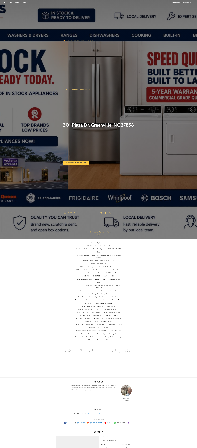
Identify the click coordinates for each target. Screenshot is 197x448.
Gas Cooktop (101, 334)
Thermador (78, 300)
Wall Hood (81, 334)
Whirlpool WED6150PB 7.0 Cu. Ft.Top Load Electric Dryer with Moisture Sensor (98, 256)
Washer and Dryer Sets (98, 264)
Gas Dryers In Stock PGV (111, 309)
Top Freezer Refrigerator (85, 309)
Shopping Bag (116, 352)
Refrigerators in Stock (82, 270)
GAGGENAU (85, 276)
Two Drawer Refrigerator (104, 340)
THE (104, 279)
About (10, 2)
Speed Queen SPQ (114, 279)
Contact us (25, 2)
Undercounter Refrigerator (104, 303)
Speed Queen (117, 270)
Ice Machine (88, 303)
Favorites (104, 352)
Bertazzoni (89, 300)
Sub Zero (98, 282)
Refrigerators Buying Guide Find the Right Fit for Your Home (98, 267)
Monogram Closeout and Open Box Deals (109, 300)
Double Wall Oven (115, 331)
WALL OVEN (107, 273)
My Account (81, 352)
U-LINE (106, 328)
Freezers (108, 315)
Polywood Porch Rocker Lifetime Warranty (107, 318)
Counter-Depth (95, 243)
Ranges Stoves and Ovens (112, 312)
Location (17, 2)
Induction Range (114, 297)
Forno (98, 309)
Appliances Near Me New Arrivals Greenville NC (91, 331)
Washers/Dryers (84, 315)
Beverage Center (114, 334)
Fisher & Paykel (93, 294)
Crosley (106, 276)
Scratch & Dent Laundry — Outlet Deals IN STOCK (98, 260)
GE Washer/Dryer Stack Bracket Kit (92, 306)
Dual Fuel (91, 334)
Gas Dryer (88, 321)
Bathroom (93, 337)
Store (4, 2)
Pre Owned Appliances (83, 318)
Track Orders (92, 352)
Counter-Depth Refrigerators (103, 321)
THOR (120, 324)
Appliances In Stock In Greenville (89, 273)
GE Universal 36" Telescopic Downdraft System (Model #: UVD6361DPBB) (98, 249)
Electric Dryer (111, 306)
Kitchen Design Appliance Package (111, 337)
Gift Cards (127, 352)
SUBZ (113, 276)
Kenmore (92, 328)
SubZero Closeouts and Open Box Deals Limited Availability (98, 291)
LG (99, 328)
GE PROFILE (96, 276)
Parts (116, 315)
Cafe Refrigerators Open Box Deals (88, 279)
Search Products (69, 352)
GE (105, 243)
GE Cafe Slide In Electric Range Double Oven (98, 246)
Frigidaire (112, 324)
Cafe (116, 273)
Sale (98, 252)
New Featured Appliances (101, 270)
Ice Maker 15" (101, 324)
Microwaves (96, 312)
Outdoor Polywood (81, 337)
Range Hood (105, 294)
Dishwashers (97, 315)
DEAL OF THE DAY (83, 312)
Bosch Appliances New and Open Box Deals (91, 297)
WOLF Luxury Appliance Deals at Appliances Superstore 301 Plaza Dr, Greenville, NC (98, 286)
